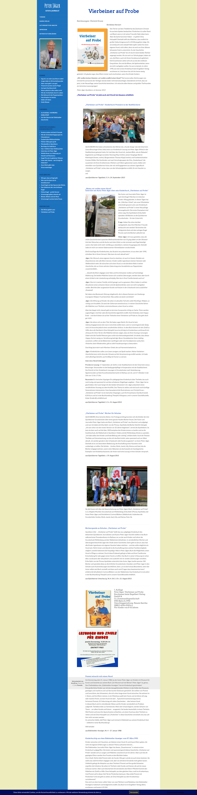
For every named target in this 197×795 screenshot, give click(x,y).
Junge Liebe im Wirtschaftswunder (52, 81)
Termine (42, 17)
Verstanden (134, 792)
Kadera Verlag (44, 21)
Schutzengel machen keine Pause (51, 199)
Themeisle (79, 685)
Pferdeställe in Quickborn (49, 144)
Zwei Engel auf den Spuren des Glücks (53, 185)
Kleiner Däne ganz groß (48, 142)
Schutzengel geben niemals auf (51, 194)
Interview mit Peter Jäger (49, 151)
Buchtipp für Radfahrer (48, 146)
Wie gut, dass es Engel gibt (49, 178)
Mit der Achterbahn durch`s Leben (52, 93)
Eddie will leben (46, 100)
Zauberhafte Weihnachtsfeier (50, 139)
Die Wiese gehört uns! (48, 209)
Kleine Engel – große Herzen (50, 192)
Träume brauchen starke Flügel (51, 86)
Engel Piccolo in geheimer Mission (52, 158)
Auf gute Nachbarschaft (48, 88)
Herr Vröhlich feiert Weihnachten (52, 149)
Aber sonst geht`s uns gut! (49, 83)
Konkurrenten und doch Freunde (51, 132)
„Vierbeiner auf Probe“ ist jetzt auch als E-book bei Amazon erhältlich (105, 95)
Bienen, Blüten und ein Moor (50, 196)
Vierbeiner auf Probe (47, 212)
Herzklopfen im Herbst (48, 97)
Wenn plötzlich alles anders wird (51, 90)
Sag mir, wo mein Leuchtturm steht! (52, 79)
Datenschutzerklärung (48, 34)
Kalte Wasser (45, 102)
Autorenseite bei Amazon (48, 25)
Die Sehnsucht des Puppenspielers (52, 95)
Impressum (43, 29)
